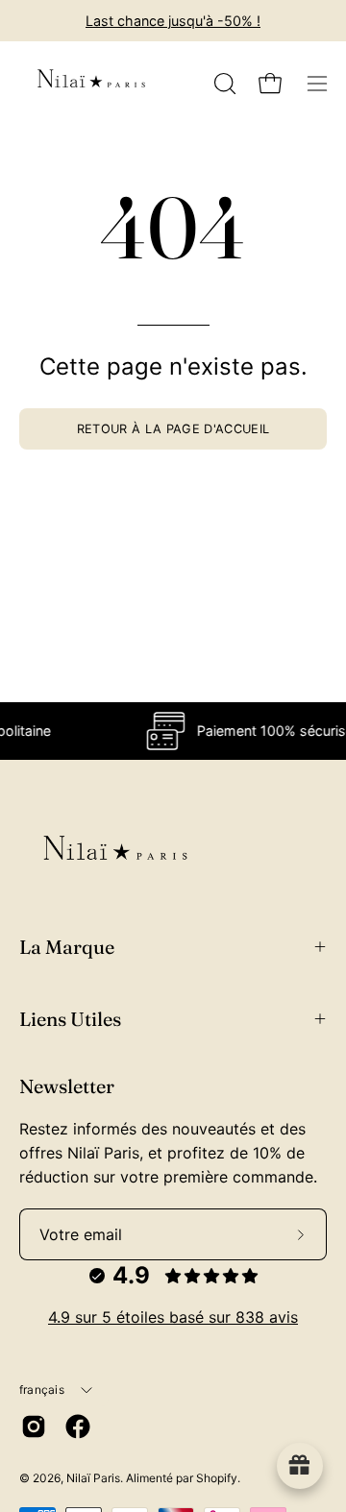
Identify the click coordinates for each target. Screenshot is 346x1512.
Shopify (216, 1478)
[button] (223, 83)
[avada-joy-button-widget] (300, 1466)
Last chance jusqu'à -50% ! (173, 20)
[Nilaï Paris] (91, 83)
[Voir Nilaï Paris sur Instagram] (33, 1426)
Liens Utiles (70, 1019)
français (41, 1389)
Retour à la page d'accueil (173, 429)
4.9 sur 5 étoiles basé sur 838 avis (173, 1317)
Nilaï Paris (93, 1478)
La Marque (66, 947)
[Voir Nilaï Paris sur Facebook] (77, 1426)
